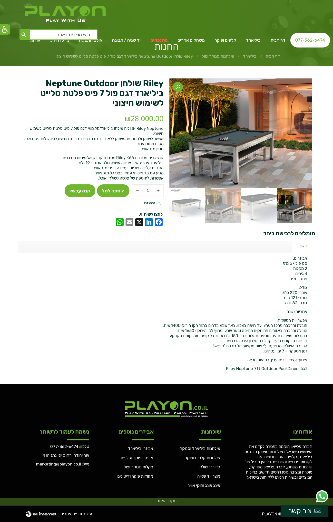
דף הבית (272, 56)
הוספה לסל (113, 191)
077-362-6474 (64, 446)
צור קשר (300, 511)
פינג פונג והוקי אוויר (203, 485)
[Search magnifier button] (25, 34)
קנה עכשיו (79, 191)
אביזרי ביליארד (140, 448)
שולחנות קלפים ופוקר (202, 457)
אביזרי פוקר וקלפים (137, 457)
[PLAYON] (64, 13)
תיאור (303, 246)
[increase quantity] (158, 191)
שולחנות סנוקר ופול (218, 56)
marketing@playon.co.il (58, 464)
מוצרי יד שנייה (208, 476)
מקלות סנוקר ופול (138, 467)
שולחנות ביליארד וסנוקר (200, 448)
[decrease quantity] (137, 191)
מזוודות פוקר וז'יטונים (135, 476)
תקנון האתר (166, 500)
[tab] (303, 246)
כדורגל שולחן (209, 467)
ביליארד (249, 56)
